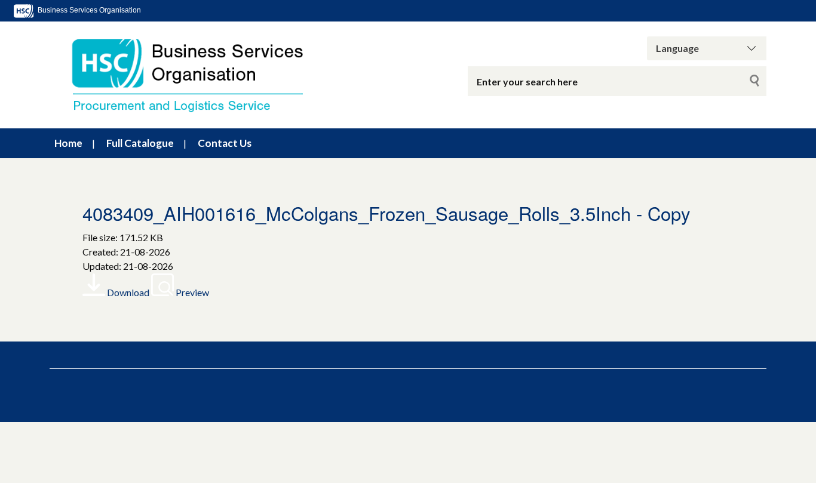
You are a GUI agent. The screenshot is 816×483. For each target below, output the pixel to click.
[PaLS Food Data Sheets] (199, 74)
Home (68, 143)
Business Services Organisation (88, 10)
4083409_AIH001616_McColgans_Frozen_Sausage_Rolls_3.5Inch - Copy (386, 212)
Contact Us (224, 143)
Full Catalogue (140, 143)
